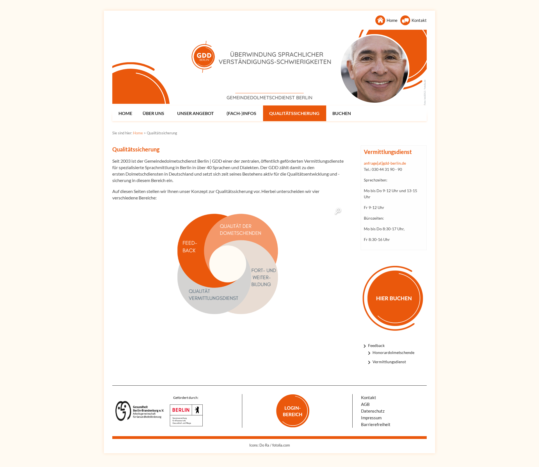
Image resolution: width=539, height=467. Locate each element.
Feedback (376, 345)
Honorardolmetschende (393, 352)
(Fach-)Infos (241, 113)
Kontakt (419, 20)
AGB (365, 404)
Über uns (153, 113)
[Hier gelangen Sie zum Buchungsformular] (394, 298)
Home (392, 20)
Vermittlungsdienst (389, 361)
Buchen (341, 113)
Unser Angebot (195, 113)
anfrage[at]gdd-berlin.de (385, 163)
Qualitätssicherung (294, 113)
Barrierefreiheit (375, 424)
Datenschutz (373, 410)
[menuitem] (124, 113)
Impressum (371, 417)
